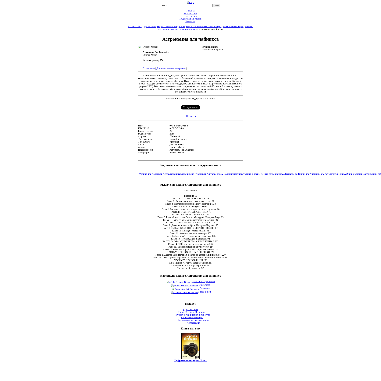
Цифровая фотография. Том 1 (190, 360)
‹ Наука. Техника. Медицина (191, 312)
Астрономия (188, 29)
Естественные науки (233, 26)
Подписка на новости (190, 18)
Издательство (190, 16)
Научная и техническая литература (203, 26)
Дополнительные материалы (171, 68)
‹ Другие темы (190, 309)
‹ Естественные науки (192, 317)
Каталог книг (190, 13)
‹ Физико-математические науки (193, 320)
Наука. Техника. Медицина (171, 26)
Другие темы (149, 26)
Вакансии (190, 21)
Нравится (191, 116)
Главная (190, 10)
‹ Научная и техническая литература (191, 315)
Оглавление (149, 68)
